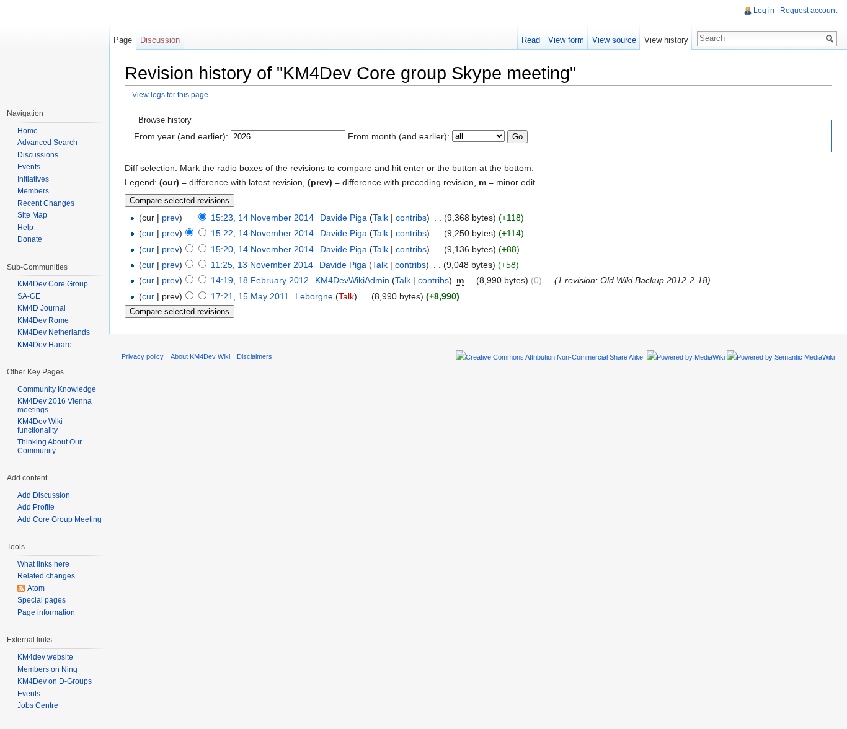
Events (28, 166)
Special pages (41, 600)
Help (25, 227)
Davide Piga (343, 218)
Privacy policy (143, 356)
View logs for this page (170, 95)
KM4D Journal (41, 308)
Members (33, 191)
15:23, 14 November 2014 (262, 218)
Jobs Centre (37, 705)
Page (122, 40)
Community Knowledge (56, 389)
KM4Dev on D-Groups (54, 681)
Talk (380, 218)
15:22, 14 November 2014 (262, 233)
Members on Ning (47, 669)
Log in (763, 10)
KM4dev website (45, 657)
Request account (808, 10)
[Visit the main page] (54, 49)
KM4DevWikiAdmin (352, 280)
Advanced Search (47, 142)
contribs (411, 218)
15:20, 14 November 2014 (262, 249)
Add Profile (36, 507)
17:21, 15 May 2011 (250, 296)
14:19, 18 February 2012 (260, 280)
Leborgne (314, 296)
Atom (36, 588)
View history (666, 40)
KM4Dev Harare (44, 344)
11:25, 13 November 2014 (262, 265)
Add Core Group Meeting (59, 519)
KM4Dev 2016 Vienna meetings (54, 405)
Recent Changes (45, 203)
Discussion (160, 40)
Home (27, 130)
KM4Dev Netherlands (53, 332)
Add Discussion (43, 495)
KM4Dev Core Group (52, 284)
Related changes (46, 576)
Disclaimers (254, 356)
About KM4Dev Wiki (200, 356)
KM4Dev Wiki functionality (40, 426)
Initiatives (33, 179)
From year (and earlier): (181, 136)
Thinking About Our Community (49, 446)
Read (530, 40)
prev (170, 218)
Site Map (32, 215)
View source (614, 40)
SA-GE (28, 296)
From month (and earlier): (399, 136)
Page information (46, 612)
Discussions (37, 155)
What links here (43, 564)
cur (148, 233)
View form (566, 40)
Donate (29, 239)
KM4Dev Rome (43, 320)
